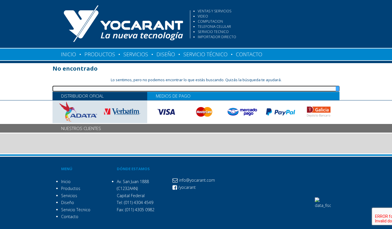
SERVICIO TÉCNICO (205, 54)
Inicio (66, 181)
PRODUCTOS (99, 54)
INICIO (68, 54)
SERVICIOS (135, 54)
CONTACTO (249, 54)
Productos (70, 188)
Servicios (69, 195)
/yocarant (186, 187)
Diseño (67, 202)
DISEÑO (165, 54)
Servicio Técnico (75, 209)
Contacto (69, 216)
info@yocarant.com (196, 180)
